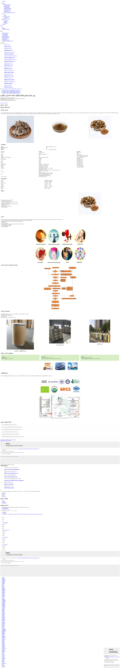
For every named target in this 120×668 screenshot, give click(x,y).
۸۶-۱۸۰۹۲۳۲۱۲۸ (5, 544)
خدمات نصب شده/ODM (6, 18)
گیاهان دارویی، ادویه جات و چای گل (9, 12)
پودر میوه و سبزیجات (5, 38)
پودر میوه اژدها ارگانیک (8, 50)
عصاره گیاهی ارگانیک (5, 37)
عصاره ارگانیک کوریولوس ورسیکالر (10, 476)
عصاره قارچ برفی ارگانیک (9, 484)
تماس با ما (3, 24)
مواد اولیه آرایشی (6, 7)
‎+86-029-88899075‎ (5, 508)
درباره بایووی (6, 20)
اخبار (3, 13)
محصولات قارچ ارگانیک (7, 8)
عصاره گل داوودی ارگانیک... (9, 72)
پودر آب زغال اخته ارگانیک (9, 75)
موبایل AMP (4, 513)
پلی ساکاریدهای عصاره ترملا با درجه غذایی (12, 469)
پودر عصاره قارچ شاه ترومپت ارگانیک (11, 473)
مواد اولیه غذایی (6, 10)
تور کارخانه (6, 23)
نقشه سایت (4, 512)
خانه (3, 2)
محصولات (3, 3)
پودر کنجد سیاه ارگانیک (8, 86)
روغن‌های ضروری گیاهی (8, 11)
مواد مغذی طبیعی (7, 6)
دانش (5, 15)
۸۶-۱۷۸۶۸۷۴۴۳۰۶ (5, 537)
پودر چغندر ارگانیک (7, 46)
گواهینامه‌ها (6, 21)
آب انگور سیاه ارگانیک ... (8, 83)
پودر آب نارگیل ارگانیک (8, 68)
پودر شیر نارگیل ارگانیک (8, 64)
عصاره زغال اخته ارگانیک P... (9, 79)
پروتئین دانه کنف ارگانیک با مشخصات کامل (7, 439)
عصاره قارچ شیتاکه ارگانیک (4, 440)
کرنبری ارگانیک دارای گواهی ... (9, 57)
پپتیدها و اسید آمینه (7, 5)
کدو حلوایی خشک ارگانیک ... (9, 53)
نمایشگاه (5, 22)
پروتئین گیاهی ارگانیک (7, 4)
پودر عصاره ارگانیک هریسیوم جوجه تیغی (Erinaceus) (14, 480)
